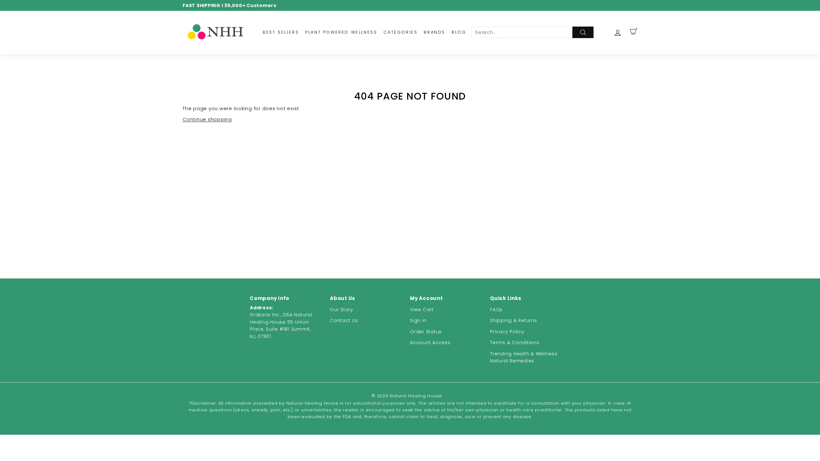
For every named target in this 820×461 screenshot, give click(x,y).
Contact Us (344, 320)
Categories (400, 32)
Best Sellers (281, 32)
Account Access (430, 342)
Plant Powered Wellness (341, 32)
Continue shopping (207, 119)
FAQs (496, 309)
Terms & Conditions (514, 342)
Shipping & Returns (513, 320)
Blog (459, 32)
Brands (434, 32)
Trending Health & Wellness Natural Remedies (524, 357)
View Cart (422, 309)
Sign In (418, 320)
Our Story (341, 309)
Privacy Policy (507, 331)
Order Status (426, 331)
